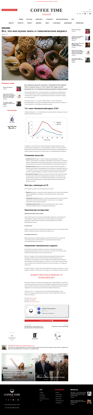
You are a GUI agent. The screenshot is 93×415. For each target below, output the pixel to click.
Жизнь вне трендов (7, 87)
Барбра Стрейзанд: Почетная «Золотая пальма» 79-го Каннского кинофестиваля (78, 401)
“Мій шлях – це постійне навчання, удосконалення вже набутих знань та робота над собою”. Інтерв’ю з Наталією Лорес (78, 394)
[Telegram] (85, 14)
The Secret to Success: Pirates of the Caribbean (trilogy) (78, 44)
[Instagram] (80, 14)
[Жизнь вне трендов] (18, 89)
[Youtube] (90, 14)
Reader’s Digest (33, 298)
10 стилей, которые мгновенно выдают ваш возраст (8, 103)
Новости (5, 368)
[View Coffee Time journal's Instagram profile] (38, 308)
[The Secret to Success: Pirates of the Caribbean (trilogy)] (87, 45)
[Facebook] (77, 14)
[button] (89, 9)
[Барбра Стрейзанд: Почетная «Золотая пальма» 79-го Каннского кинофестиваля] (89, 402)
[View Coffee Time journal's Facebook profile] (38, 312)
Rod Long (31, 301)
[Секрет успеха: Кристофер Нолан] (51, 367)
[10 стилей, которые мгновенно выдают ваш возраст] (18, 103)
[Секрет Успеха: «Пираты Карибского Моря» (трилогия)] (87, 38)
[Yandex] (88, 14)
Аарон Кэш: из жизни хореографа (60, 326)
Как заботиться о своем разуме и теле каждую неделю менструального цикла (34, 327)
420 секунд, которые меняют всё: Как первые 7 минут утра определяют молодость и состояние (9, 95)
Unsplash (37, 301)
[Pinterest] (82, 14)
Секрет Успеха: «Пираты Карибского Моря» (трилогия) (78, 37)
